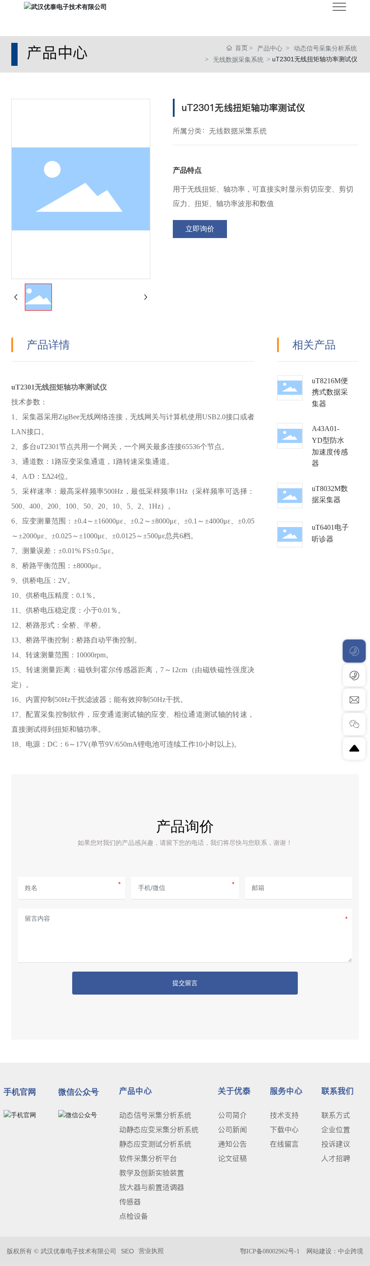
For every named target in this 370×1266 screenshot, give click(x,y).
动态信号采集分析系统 (325, 48)
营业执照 (151, 1250)
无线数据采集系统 (238, 59)
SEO (127, 1251)
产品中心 (269, 48)
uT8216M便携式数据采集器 (330, 392)
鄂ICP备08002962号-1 (270, 1251)
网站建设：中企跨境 (334, 1251)
